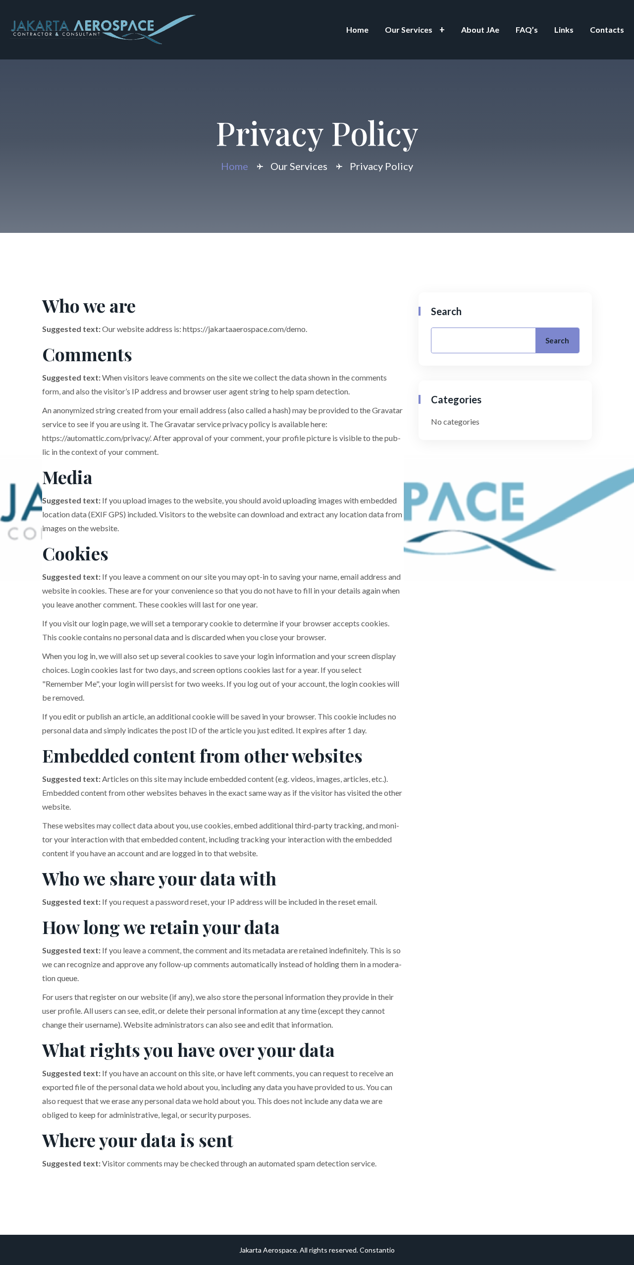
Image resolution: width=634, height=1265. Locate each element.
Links (564, 29)
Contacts (607, 29)
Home (357, 29)
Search (446, 311)
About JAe (480, 29)
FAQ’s (527, 29)
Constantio (377, 1250)
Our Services (408, 29)
